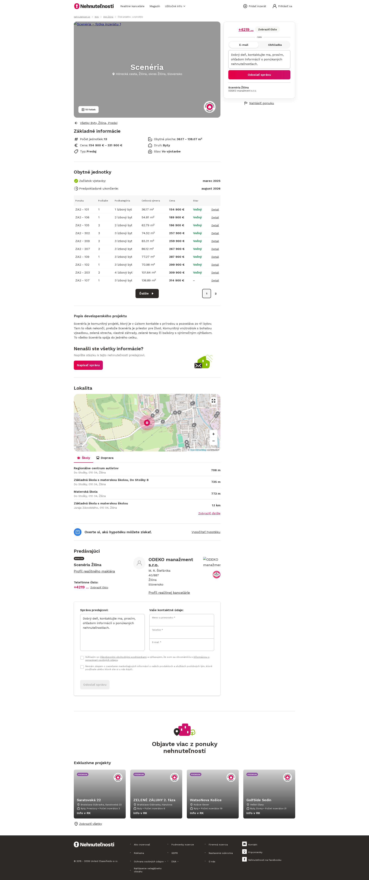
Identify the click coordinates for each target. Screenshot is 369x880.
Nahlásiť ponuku (261, 103)
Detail (215, 209)
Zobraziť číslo (267, 29)
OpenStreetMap (198, 449)
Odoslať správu (259, 75)
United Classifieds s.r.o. (104, 861)
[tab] (83, 458)
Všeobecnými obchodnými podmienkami (123, 657)
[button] (147, 422)
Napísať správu (88, 365)
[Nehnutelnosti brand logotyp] (94, 6)
